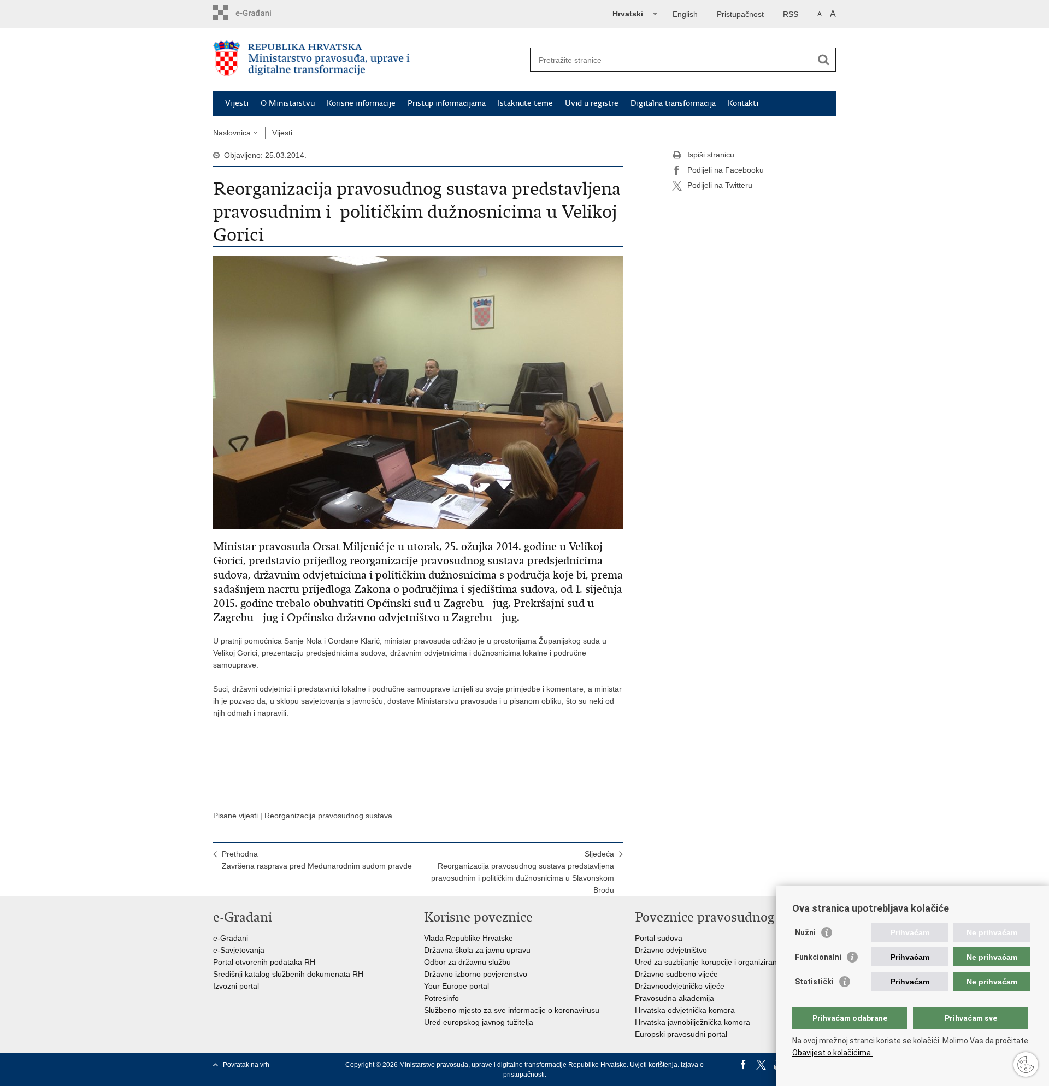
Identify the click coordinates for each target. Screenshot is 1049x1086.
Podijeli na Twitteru (719, 185)
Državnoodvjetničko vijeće (679, 986)
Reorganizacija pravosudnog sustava (328, 815)
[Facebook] (744, 1065)
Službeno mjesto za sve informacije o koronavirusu (511, 1010)
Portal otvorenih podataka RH (264, 962)
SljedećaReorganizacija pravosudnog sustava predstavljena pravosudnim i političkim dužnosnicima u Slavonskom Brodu (522, 871)
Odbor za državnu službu (467, 962)
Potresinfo (441, 998)
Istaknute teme (525, 103)
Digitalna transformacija (673, 103)
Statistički (814, 981)
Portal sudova (658, 938)
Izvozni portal (236, 986)
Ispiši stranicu (710, 154)
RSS (790, 14)
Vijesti (237, 103)
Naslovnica (232, 132)
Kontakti (743, 103)
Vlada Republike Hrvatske (468, 938)
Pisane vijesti (235, 815)
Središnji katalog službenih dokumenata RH (288, 974)
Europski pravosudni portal (681, 1034)
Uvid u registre (591, 103)
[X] (761, 1065)
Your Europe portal (456, 986)
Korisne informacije (361, 103)
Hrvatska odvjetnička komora (685, 1010)
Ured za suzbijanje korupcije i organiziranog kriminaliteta (732, 962)
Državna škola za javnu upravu (477, 950)
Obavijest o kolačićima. (832, 1052)
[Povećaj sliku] (418, 391)
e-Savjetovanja (238, 950)
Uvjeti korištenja (653, 1065)
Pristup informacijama (447, 103)
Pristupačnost (740, 14)
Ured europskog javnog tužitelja (478, 1022)
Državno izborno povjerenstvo (475, 974)
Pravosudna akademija (674, 998)
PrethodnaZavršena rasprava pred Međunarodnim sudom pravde (317, 859)
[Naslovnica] (368, 60)
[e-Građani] (260, 12)
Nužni (805, 932)
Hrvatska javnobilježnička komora (692, 1022)
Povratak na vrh (246, 1065)
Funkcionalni (818, 957)
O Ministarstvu (288, 103)
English (685, 14)
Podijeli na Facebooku (725, 170)
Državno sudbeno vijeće (676, 974)
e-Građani (230, 938)
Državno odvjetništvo (671, 950)
